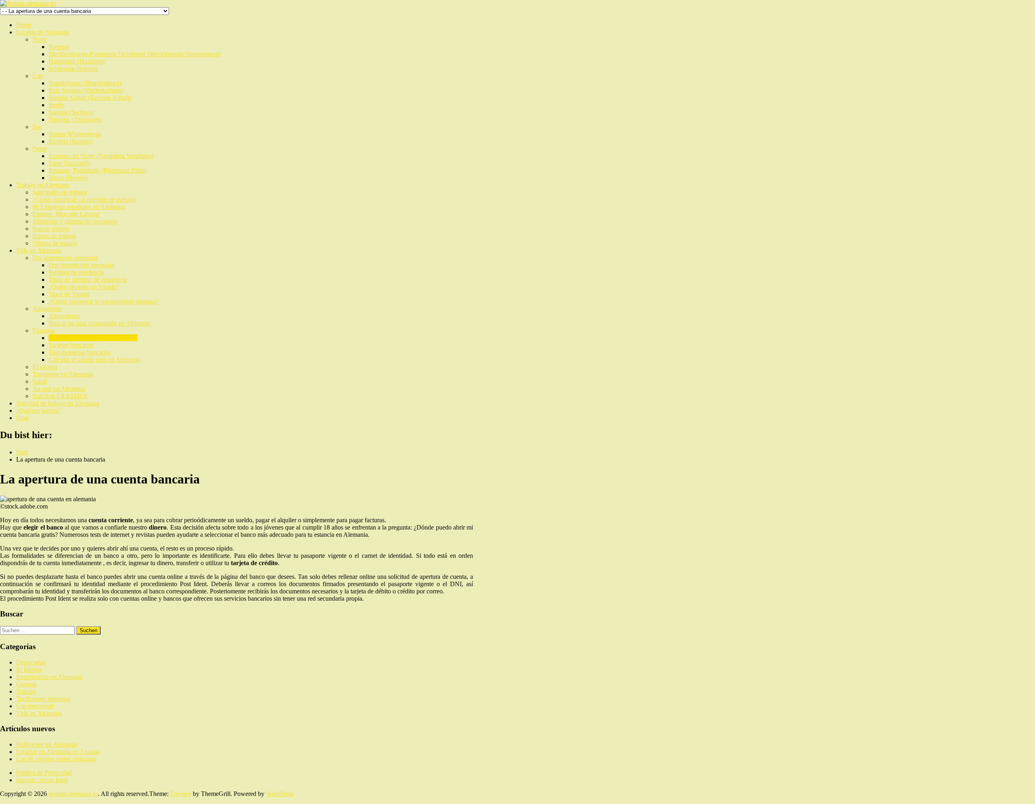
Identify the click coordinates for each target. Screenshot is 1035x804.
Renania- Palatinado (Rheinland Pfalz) (97, 170)
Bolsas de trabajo (54, 235)
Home (24, 24)
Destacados (30, 662)
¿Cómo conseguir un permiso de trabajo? (84, 199)
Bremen (59, 46)
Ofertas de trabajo (55, 243)
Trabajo (26, 691)
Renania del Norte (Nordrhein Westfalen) (101, 155)
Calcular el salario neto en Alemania (94, 359)
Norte (39, 39)
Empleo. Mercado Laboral (65, 214)
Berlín (56, 104)
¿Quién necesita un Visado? (84, 286)
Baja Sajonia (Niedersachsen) (86, 90)
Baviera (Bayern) (71, 141)
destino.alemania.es (73, 793)
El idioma (44, 366)
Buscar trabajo (50, 228)
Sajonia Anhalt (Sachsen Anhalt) (90, 97)
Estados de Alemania (43, 32)
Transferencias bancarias (80, 352)
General (26, 684)
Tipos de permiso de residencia (88, 279)
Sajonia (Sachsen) (71, 112)
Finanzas (43, 330)
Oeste (39, 148)
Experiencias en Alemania (49, 676)
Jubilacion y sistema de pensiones (75, 221)
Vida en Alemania (39, 250)
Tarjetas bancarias (71, 345)
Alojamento (47, 308)
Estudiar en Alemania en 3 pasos (57, 751)
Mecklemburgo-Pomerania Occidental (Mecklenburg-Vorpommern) (135, 54)
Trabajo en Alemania (42, 184)
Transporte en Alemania (62, 374)
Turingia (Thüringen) (75, 119)
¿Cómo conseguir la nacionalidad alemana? (104, 301)
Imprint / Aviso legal (42, 780)
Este (37, 75)
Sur (36, 126)
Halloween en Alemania (47, 744)
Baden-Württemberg (75, 134)
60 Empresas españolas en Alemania (78, 206)
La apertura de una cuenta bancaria (93, 337)
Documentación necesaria (65, 257)
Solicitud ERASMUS (60, 396)
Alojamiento (64, 315)
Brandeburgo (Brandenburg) (85, 83)
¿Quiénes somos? (38, 410)
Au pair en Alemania (58, 388)
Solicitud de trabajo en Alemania (57, 403)
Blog (22, 417)
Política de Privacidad (44, 772)
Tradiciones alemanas (43, 698)
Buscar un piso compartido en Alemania (99, 323)
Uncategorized (34, 706)
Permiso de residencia (76, 272)
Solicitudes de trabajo (59, 192)
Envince (180, 793)
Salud (39, 381)
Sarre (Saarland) (69, 163)
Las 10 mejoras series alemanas (56, 758)
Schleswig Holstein (73, 68)
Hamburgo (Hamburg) (77, 61)
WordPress (280, 793)
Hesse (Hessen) (68, 177)
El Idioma (28, 669)
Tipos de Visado (69, 294)
